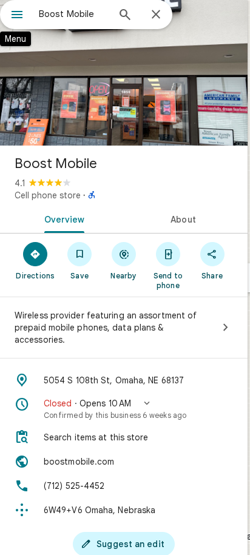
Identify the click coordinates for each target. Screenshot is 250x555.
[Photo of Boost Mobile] (124, 73)
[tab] (61, 218)
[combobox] (73, 14)
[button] (124, 408)
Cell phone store (48, 195)
